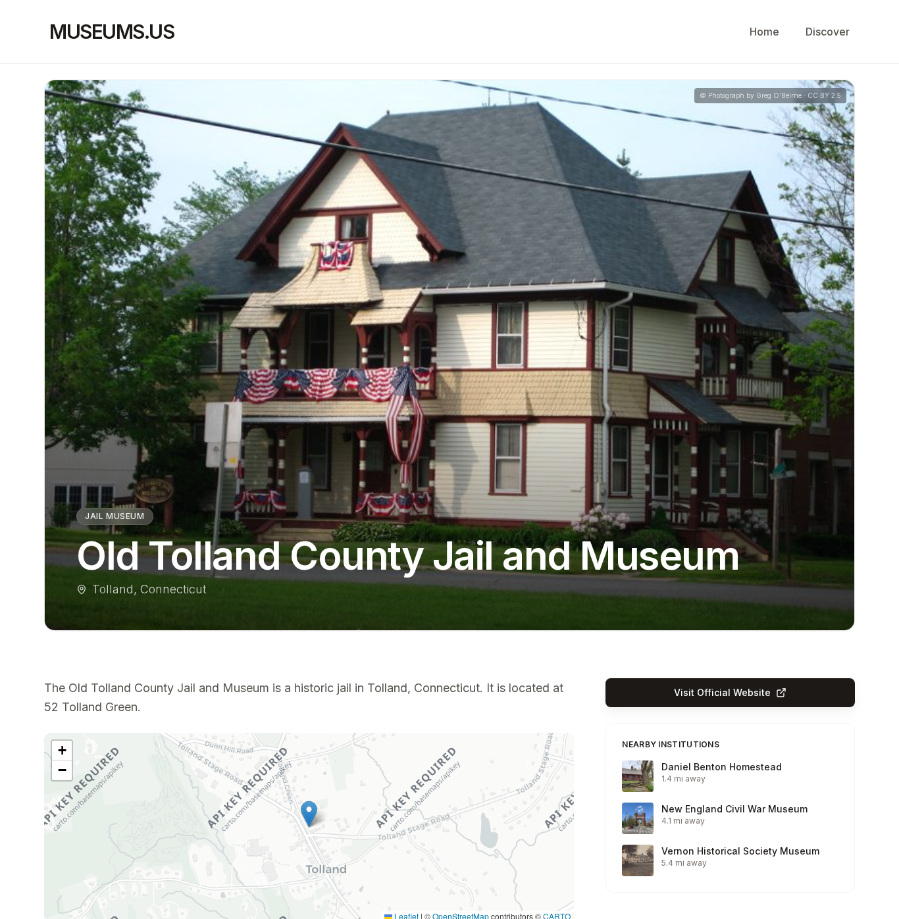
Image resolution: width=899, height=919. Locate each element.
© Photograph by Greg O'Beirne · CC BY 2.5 (770, 95)
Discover (828, 31)
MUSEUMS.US (111, 31)
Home (764, 31)
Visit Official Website (722, 692)
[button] (309, 814)
